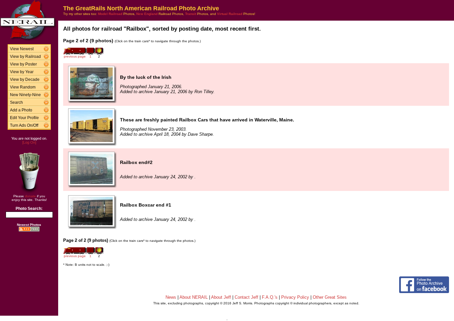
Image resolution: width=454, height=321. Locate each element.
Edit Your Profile (24, 118)
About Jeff (221, 297)
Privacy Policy (295, 297)
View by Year (22, 72)
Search (16, 102)
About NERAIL (193, 297)
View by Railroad (25, 57)
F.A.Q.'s (270, 297)
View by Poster (23, 64)
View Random (23, 87)
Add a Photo (21, 110)
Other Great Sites (330, 297)
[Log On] (29, 142)
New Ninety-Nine (25, 95)
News (171, 297)
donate (30, 196)
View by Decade (25, 79)
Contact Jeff (246, 297)
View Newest (22, 49)
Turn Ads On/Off (24, 125)
